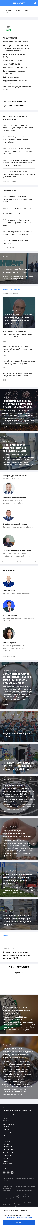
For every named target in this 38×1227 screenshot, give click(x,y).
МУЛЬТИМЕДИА (7, 1132)
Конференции (7, 779)
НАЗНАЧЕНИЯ (7, 1144)
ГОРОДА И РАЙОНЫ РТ (10, 1138)
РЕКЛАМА (6, 1159)
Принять (19, 1222)
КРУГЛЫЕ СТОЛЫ (8, 1152)
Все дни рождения (11, 478)
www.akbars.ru (13, 77)
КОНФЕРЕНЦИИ (8, 1164)
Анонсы (5, 8)
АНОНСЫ (5, 1161)
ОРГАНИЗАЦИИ (7, 1146)
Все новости (8, 247)
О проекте (6, 1118)
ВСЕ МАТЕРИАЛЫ (8, 1124)
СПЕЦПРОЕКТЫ (8, 1155)
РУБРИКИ (6, 1129)
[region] (19, 1217)
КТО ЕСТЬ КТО (7, 1141)
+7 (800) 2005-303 (18, 60)
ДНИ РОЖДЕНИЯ (8, 1149)
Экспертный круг (12, 289)
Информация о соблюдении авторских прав (17, 1110)
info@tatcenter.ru (8, 1169)
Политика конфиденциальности (13, 1114)
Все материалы (9, 181)
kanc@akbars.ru (26, 67)
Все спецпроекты (10, 293)
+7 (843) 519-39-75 (15, 64)
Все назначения (10, 656)
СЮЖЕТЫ (6, 1127)
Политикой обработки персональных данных (17, 1217)
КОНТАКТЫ (6, 1121)
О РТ (4, 1135)
